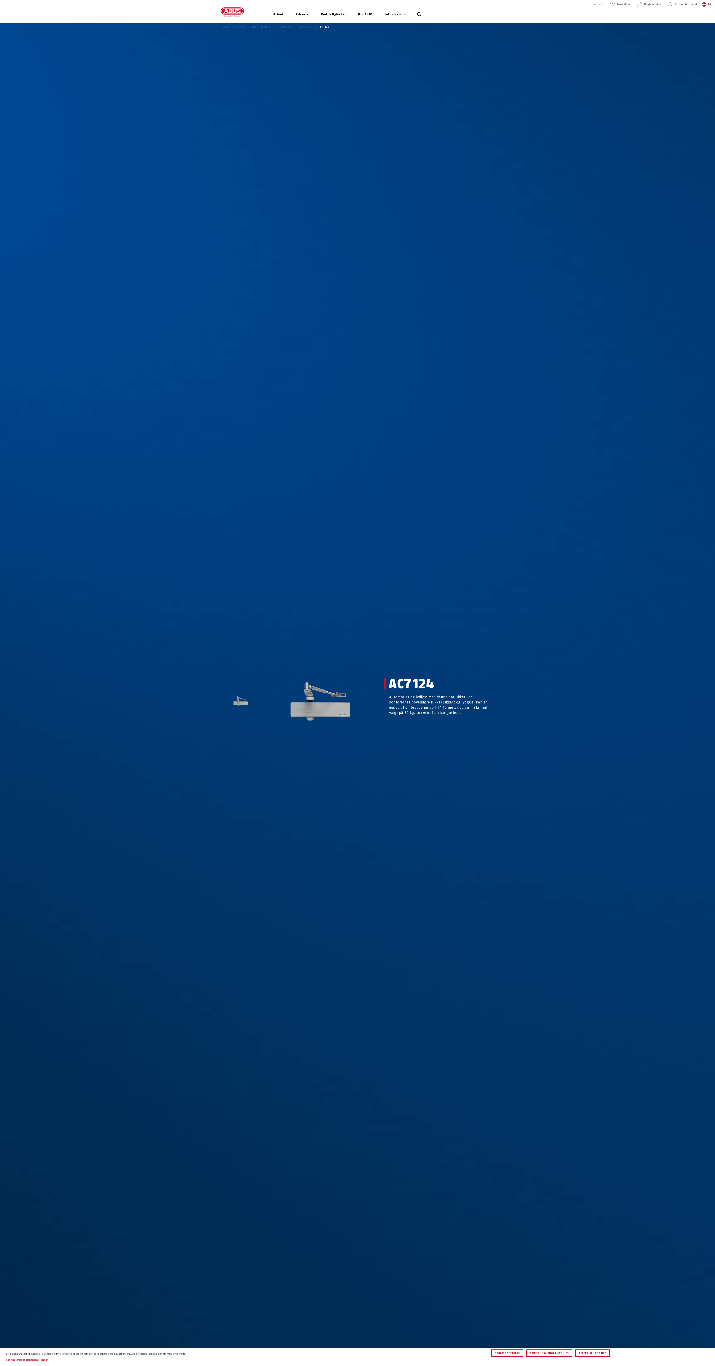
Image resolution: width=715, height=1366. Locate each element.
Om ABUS (365, 14)
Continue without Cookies (549, 1353)
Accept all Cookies (592, 1353)
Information (395, 14)
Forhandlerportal (686, 4)
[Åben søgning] (419, 16)
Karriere (598, 4)
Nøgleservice (652, 4)
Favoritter (623, 4)
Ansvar (44, 1359)
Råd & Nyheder (333, 14)
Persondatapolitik (27, 1359)
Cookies (10, 1359)
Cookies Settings (507, 1353)
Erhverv (302, 14)
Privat (278, 14)
